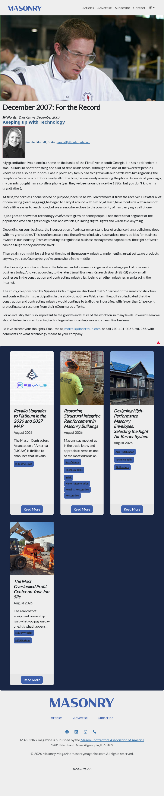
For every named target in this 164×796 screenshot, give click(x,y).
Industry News (23, 463)
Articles (88, 8)
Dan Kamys (27, 117)
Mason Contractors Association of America (112, 740)
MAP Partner (22, 640)
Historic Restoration (77, 483)
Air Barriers (122, 467)
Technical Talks (74, 469)
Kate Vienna (72, 462)
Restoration (72, 495)
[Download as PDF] (158, 343)
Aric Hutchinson (125, 451)
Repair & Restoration (77, 489)
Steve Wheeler (23, 632)
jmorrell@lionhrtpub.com (73, 142)
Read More (32, 509)
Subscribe (122, 8)
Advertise (104, 8)
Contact (139, 8)
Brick (69, 477)
